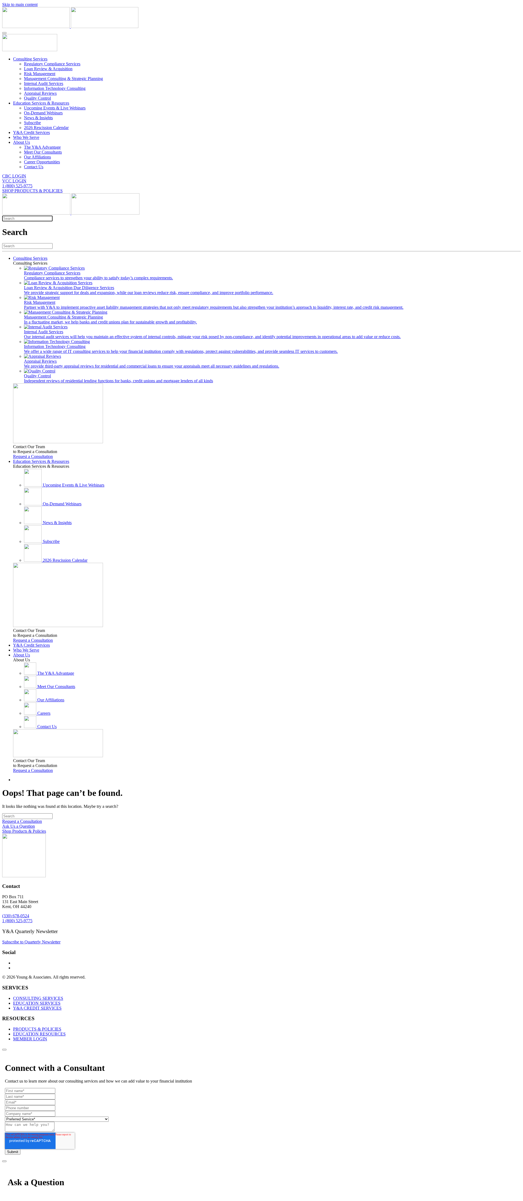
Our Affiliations (37, 157)
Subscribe (32, 122)
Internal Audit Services (43, 83)
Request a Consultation (33, 456)
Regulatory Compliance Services (52, 64)
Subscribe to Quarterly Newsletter (31, 942)
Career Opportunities (42, 162)
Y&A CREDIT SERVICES (37, 1008)
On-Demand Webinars (43, 113)
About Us (21, 142)
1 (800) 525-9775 (17, 186)
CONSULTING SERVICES (38, 998)
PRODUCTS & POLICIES (37, 1029)
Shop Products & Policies (24, 831)
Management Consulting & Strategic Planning (63, 78)
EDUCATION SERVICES (36, 1003)
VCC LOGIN (14, 181)
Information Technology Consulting (55, 88)
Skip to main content (20, 4)
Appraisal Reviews (40, 93)
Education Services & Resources (41, 103)
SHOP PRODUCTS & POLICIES (32, 190)
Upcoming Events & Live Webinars (55, 108)
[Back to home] (70, 26)
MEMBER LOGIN (30, 1039)
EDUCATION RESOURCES (39, 1034)
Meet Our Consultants (43, 152)
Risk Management (39, 73)
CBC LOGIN (14, 176)
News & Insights (38, 117)
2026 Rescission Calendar (46, 127)
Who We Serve (26, 137)
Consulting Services (30, 59)
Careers (43, 713)
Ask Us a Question (18, 826)
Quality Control (37, 98)
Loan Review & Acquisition (48, 68)
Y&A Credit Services (31, 132)
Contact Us (33, 166)
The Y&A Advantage (42, 147)
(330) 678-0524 (15, 915)
